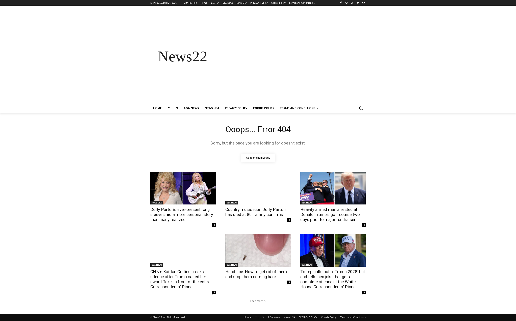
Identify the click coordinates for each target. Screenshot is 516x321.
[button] (361, 108)
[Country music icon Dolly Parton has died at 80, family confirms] (258, 188)
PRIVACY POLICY (308, 317)
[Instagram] (346, 3)
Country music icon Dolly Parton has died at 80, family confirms (255, 212)
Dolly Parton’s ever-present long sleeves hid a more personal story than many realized (181, 214)
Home (247, 317)
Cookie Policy (328, 317)
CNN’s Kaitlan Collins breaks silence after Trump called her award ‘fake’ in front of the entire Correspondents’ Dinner (180, 279)
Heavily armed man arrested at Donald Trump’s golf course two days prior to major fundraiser (330, 214)
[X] (352, 3)
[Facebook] (341, 3)
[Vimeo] (357, 3)
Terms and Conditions (353, 317)
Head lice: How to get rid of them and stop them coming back (256, 274)
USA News (232, 202)
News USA (157, 202)
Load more (256, 301)
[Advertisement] (290, 56)
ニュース (259, 317)
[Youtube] (363, 3)
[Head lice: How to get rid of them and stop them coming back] (258, 250)
